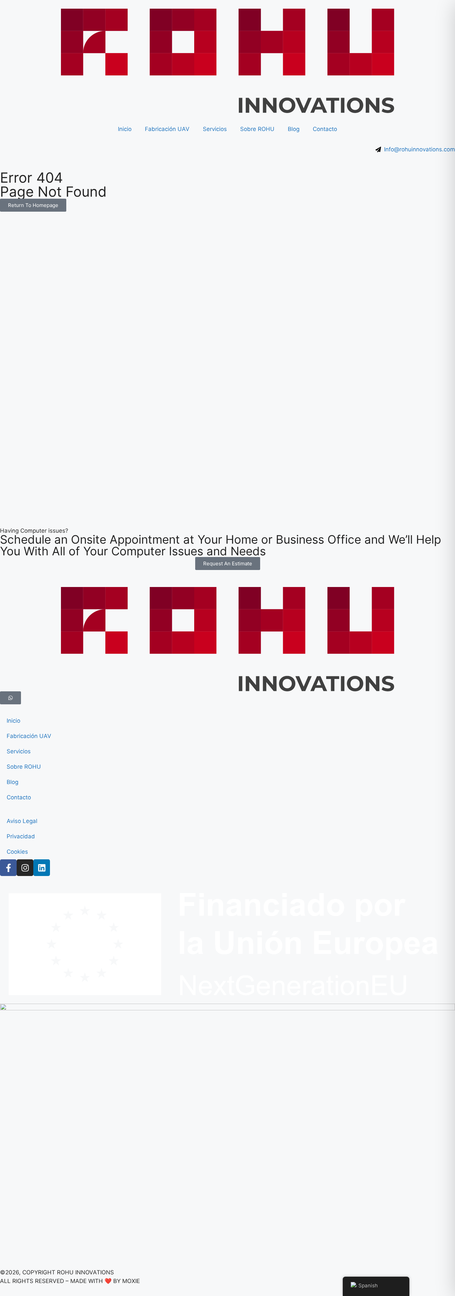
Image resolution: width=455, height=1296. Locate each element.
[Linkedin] (41, 867)
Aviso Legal (22, 821)
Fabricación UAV (167, 129)
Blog (293, 129)
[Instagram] (25, 867)
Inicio (125, 129)
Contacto (325, 129)
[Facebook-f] (8, 867)
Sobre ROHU (257, 129)
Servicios (215, 129)
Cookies (17, 851)
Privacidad (21, 836)
